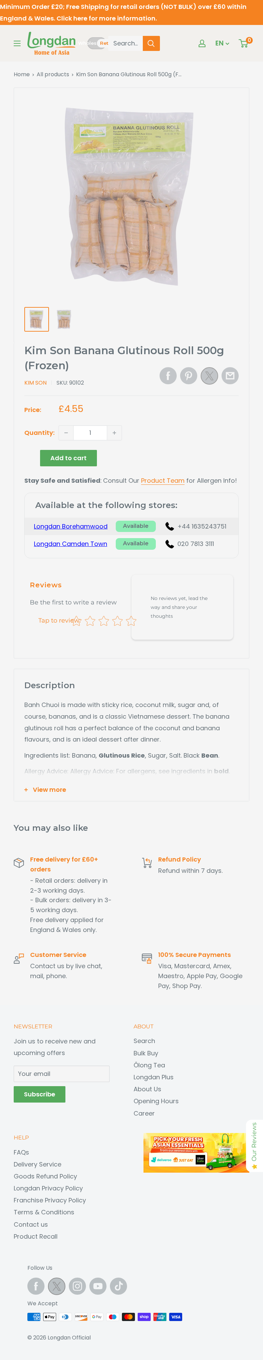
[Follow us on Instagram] (77, 1286)
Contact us (31, 1224)
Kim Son (35, 383)
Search (144, 1041)
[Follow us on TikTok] (118, 1286)
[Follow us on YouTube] (98, 1286)
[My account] (202, 43)
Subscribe (39, 1094)
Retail (107, 43)
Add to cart (68, 458)
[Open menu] (17, 43)
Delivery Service (37, 1164)
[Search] (151, 43)
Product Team (163, 480)
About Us (147, 1089)
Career (144, 1113)
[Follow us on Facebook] (36, 1286)
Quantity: (39, 432)
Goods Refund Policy (45, 1176)
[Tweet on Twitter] (209, 377)
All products (53, 74)
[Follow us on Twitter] (56, 1288)
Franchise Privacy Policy (50, 1200)
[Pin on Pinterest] (188, 375)
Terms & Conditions (44, 1212)
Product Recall (36, 1236)
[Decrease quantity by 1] (66, 433)
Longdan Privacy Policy (48, 1188)
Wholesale (87, 43)
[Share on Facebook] (168, 375)
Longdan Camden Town (70, 543)
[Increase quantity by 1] (114, 433)
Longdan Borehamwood (71, 526)
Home (22, 74)
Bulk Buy (146, 1053)
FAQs (21, 1152)
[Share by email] (230, 375)
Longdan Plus (154, 1077)
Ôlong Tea (149, 1065)
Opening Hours (156, 1101)
